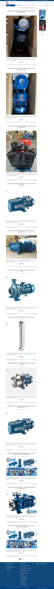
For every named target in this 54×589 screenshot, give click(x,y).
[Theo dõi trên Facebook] (45, 0)
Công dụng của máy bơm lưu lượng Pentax (22, 313)
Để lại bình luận (35, 65)
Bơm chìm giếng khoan (15, 483)
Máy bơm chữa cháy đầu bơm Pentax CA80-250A (27, 179)
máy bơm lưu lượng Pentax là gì (30, 313)
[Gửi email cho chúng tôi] (47, 0)
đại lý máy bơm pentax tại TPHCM (21, 483)
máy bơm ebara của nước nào (26, 449)
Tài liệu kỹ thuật (37, 0)
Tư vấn (40, 0)
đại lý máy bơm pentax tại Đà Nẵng (30, 521)
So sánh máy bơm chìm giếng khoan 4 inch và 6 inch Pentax (21, 317)
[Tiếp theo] (23, 559)
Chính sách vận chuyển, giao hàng (10, 567)
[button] (43, 0)
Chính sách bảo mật (8, 570)
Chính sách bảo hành (9, 568)
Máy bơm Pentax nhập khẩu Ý (33, 64)
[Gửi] (29, 2)
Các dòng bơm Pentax (18, 5)
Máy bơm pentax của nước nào (26, 64)
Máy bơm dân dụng (15, 449)
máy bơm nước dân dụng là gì (32, 449)
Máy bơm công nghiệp (27, 483)
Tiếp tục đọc (21, 119)
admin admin (25, 14)
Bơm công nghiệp (15, 179)
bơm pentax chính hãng (15, 64)
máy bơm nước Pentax (20, 64)
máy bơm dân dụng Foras (20, 449)
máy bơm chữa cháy (19, 179)
